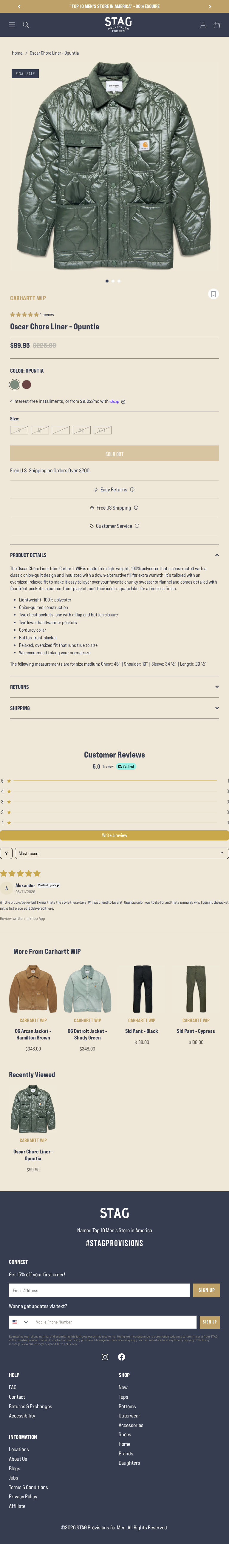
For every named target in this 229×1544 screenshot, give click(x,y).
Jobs (13, 1477)
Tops (123, 1397)
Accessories (131, 1425)
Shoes (125, 1434)
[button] (210, 6)
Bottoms (127, 1406)
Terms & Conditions (28, 1487)
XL (81, 430)
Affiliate (17, 1506)
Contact (17, 1397)
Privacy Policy (23, 1496)
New (123, 1387)
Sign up (210, 1322)
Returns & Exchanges (30, 1406)
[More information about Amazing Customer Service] (137, 526)
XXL (102, 430)
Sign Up (207, 1290)
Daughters (129, 1463)
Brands (126, 1453)
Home (17, 53)
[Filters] (6, 853)
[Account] (203, 24)
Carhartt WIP (28, 298)
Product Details (28, 555)
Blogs (14, 1468)
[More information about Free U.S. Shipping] (136, 507)
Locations (19, 1449)
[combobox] (19, 1322)
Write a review (114, 835)
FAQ (12, 1387)
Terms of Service (67, 1344)
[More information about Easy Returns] (132, 489)
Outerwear (129, 1415)
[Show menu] (11, 24)
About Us (18, 1459)
